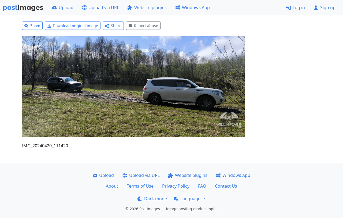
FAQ (202, 186)
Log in (299, 7)
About (112, 186)
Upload (66, 7)
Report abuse (146, 25)
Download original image (75, 25)
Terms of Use (140, 186)
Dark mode (155, 199)
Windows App (196, 7)
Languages (191, 199)
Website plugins (150, 7)
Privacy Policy (175, 186)
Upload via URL (103, 7)
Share (116, 25)
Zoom (35, 25)
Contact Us (226, 186)
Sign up (327, 7)
